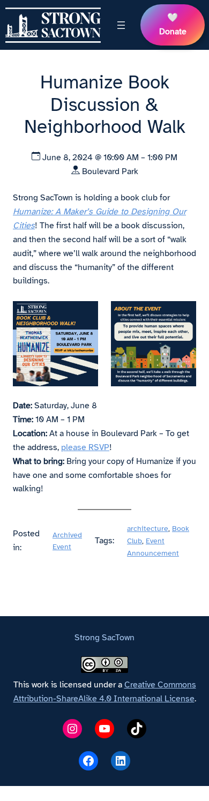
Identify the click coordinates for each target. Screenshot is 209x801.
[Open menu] (121, 25)
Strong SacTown (104, 637)
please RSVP (85, 447)
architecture (147, 528)
